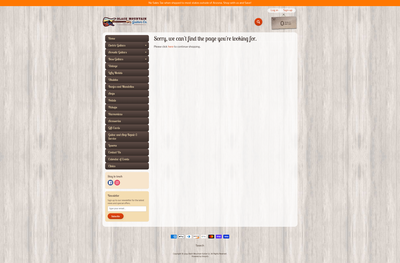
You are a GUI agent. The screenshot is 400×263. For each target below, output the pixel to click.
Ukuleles (113, 80)
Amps (111, 93)
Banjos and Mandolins (121, 87)
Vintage (113, 66)
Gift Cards (114, 128)
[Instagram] (117, 182)
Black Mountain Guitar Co (199, 254)
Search (200, 245)
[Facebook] (110, 182)
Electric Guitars (128, 46)
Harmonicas (115, 114)
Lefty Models (115, 73)
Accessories (114, 121)
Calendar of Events (118, 159)
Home (111, 38)
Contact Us (114, 152)
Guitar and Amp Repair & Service (123, 136)
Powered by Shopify (200, 257)
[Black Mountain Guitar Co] (124, 22)
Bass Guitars (128, 60)
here (170, 46)
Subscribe (115, 216)
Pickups (112, 107)
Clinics (111, 166)
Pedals (112, 100)
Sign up (287, 10)
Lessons (112, 145)
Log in (274, 10)
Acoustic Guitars (128, 53)
